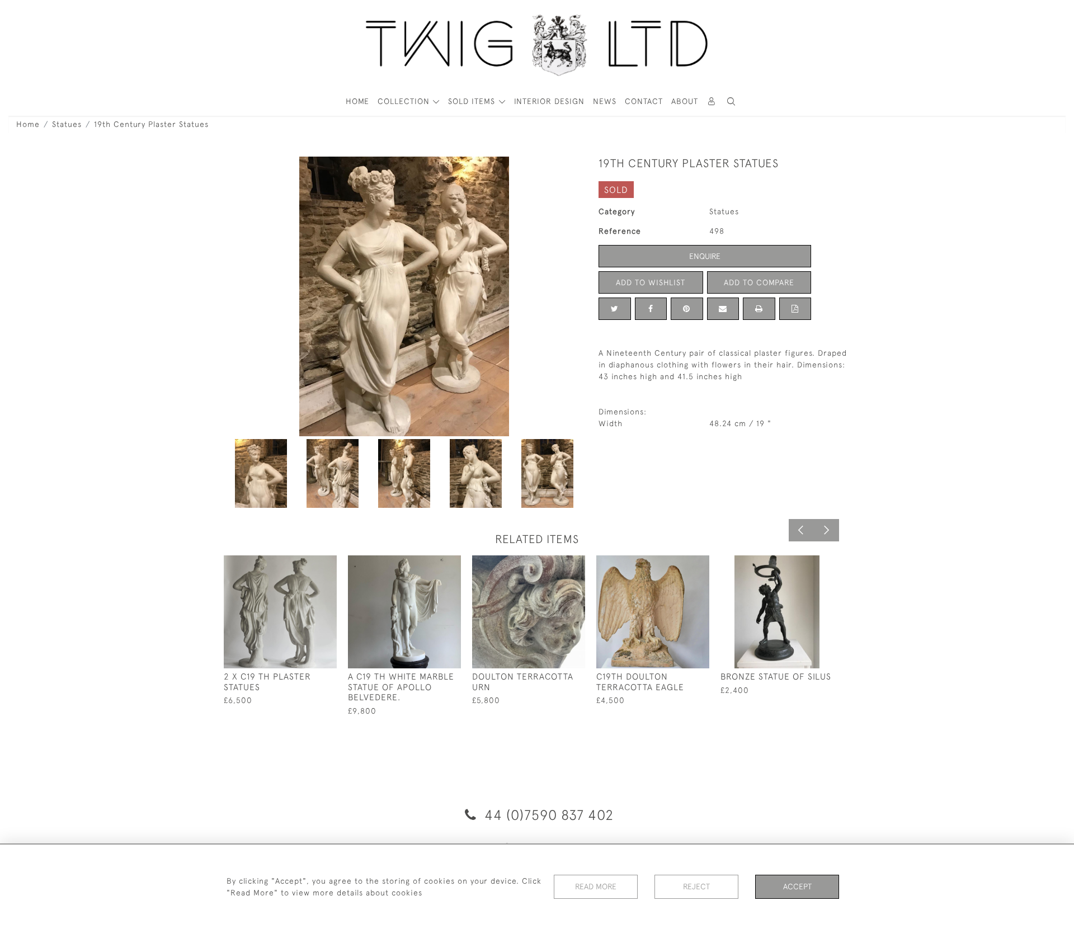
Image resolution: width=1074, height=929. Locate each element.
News (604, 101)
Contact (644, 101)
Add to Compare (759, 282)
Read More (595, 886)
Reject (696, 886)
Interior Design (549, 101)
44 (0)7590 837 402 (547, 815)
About (684, 101)
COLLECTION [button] (405, 101)
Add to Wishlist (650, 282)
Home (28, 124)
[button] (731, 101)
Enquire (704, 256)
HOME (357, 101)
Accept (797, 886)
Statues (67, 124)
